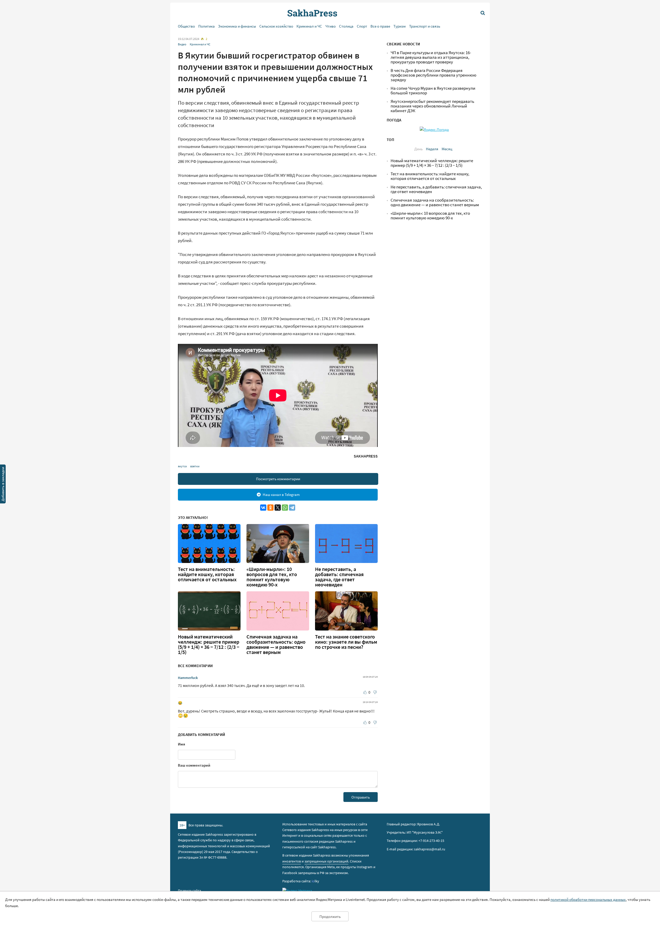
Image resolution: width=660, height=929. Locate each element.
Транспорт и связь (424, 26)
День (418, 148)
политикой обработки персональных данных (588, 899)
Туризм (399, 26)
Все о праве (380, 26)
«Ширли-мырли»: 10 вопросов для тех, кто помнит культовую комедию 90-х (271, 577)
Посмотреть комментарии (278, 478)
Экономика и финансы (237, 26)
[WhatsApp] (285, 507)
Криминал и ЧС (309, 26)
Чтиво (330, 26)
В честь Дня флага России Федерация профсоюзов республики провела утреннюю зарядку (433, 75)
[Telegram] (292, 507)
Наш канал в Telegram (281, 494)
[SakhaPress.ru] (3, 484)
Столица (346, 26)
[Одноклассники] (270, 507)
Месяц (447, 148)
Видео (182, 44)
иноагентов (291, 861)
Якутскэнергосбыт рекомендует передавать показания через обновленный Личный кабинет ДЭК (432, 106)
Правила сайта (189, 890)
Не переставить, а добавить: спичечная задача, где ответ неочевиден (339, 577)
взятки (195, 466)
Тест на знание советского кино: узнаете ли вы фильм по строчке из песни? (346, 642)
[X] (278, 507)
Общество (186, 26)
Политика (206, 26)
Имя (181, 744)
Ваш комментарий (194, 765)
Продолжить (330, 916)
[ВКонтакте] (263, 507)
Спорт (362, 26)
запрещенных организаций (326, 861)
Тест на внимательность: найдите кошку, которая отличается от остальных (207, 574)
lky (315, 881)
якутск (182, 466)
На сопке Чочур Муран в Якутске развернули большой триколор (433, 91)
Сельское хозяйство (276, 26)
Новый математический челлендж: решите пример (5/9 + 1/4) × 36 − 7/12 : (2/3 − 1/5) (208, 644)
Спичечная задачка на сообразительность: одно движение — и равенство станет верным (276, 644)
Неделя (432, 148)
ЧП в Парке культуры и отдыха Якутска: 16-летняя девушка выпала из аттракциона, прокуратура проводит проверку (431, 57)
